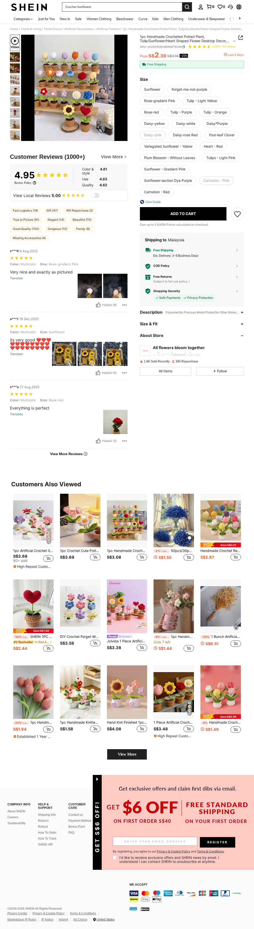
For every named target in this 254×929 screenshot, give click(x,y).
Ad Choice (80, 919)
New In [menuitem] (65, 19)
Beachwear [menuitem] (124, 19)
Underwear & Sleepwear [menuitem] (206, 19)
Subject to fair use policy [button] (170, 281)
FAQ (71, 832)
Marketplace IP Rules (21, 919)
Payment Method (79, 820)
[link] (210, 7)
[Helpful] (98, 305)
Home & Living (31, 29)
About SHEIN (16, 811)
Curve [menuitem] (142, 19)
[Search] (187, 7)
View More (127, 754)
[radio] (152, 89)
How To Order (47, 832)
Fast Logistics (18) (25, 210)
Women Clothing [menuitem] (99, 19)
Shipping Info (47, 815)
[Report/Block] (124, 305)
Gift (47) (52, 210)
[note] (32, 566)
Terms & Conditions (83, 913)
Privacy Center (17, 913)
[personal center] (201, 7)
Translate (16, 278)
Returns (43, 820)
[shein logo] (29, 7)
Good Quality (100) (26, 229)
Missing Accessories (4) (29, 238)
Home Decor (53, 29)
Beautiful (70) (82, 219)
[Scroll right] (239, 19)
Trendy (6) (83, 229)
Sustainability (16, 823)
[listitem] (33, 533)
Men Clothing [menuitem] (173, 19)
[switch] (95, 195)
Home (14, 29)
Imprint (63, 919)
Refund (43, 826)
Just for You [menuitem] (46, 19)
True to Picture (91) (26, 219)
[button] (230, 7)
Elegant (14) (56, 219)
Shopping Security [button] (166, 291)
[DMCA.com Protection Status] (145, 908)
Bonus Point (76, 826)
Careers (12, 817)
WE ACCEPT (138, 884)
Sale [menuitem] (78, 19)
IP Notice (47, 919)
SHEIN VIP (45, 844)
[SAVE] (237, 213)
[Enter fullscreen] (123, 137)
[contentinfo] (190, 896)
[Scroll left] (233, 19)
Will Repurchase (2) (79, 210)
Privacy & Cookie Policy (48, 913)
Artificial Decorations (79, 29)
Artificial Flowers (108, 29)
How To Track (47, 838)
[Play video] (74, 88)
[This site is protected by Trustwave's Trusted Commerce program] (133, 908)
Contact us (75, 815)
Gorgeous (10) (57, 229)
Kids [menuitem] (155, 19)
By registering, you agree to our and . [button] (168, 851)
